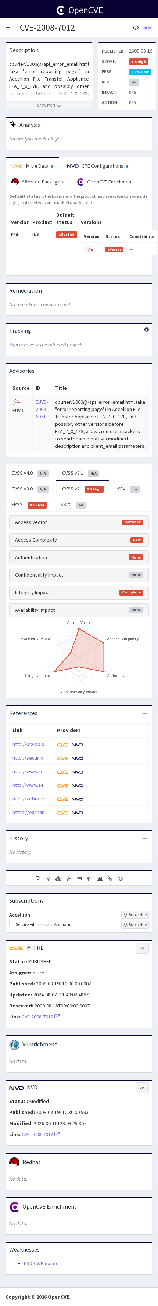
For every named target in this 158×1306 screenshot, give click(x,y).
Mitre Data (37, 166)
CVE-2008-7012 (47, 27)
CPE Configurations (102, 166)
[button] (7, 27)
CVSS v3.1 (79, 473)
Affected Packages (42, 181)
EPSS (27, 504)
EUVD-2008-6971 (42, 409)
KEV (127, 488)
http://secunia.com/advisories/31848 (53, 757)
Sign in (16, 344)
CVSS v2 (81, 488)
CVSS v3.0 (28, 488)
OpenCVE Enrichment (109, 181)
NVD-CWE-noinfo (41, 1263)
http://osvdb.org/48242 (38, 744)
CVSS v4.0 (28, 473)
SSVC (71, 504)
